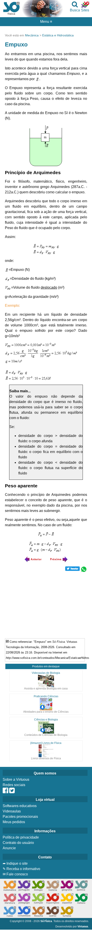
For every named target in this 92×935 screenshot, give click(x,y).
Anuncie (9, 848)
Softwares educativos (20, 806)
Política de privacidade (21, 837)
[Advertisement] (46, 604)
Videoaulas (12, 811)
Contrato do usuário (18, 843)
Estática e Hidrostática (58, 35)
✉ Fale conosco (15, 874)
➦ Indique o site (15, 863)
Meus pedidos (14, 822)
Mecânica (32, 35)
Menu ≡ (46, 21)
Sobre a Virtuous (16, 779)
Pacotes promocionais (20, 816)
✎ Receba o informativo (21, 869)
